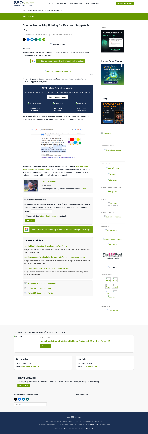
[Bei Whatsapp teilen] (39, 39)
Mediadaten (90, 429)
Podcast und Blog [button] (92, 3)
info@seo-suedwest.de (30, 366)
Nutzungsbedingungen (48, 216)
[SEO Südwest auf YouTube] (112, 297)
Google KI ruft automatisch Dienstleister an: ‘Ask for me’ (45, 246)
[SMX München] (112, 168)
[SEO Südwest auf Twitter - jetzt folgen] (109, 293)
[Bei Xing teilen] (36, 39)
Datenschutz (58, 429)
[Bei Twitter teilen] (24, 39)
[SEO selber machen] (112, 217)
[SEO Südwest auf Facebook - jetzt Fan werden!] (109, 280)
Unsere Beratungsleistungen (57, 97)
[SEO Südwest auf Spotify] (116, 280)
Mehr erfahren (23, 385)
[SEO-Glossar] (112, 310)
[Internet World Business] (112, 239)
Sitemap (81, 429)
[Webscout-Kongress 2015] (112, 174)
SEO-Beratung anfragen (125, 3)
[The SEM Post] (112, 256)
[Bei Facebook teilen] (28, 39)
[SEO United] (113, 244)
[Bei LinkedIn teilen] (32, 39)
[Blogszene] (112, 192)
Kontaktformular (92, 424)
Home (51, 3)
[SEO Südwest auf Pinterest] (108, 286)
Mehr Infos (98, 421)
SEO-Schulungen (76, 3)
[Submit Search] (45, 404)
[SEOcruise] (112, 180)
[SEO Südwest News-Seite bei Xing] (116, 293)
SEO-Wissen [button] (61, 3)
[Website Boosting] (112, 230)
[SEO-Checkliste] (112, 41)
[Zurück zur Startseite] (24, 3)
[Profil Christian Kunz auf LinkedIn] (116, 286)
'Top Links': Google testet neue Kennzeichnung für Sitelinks (46, 268)
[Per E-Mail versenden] (43, 39)
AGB (65, 429)
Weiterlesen (45, 346)
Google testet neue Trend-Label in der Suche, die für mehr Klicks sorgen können (54, 257)
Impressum (73, 429)
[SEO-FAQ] (112, 203)
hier (84, 189)
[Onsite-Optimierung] (112, 150)
